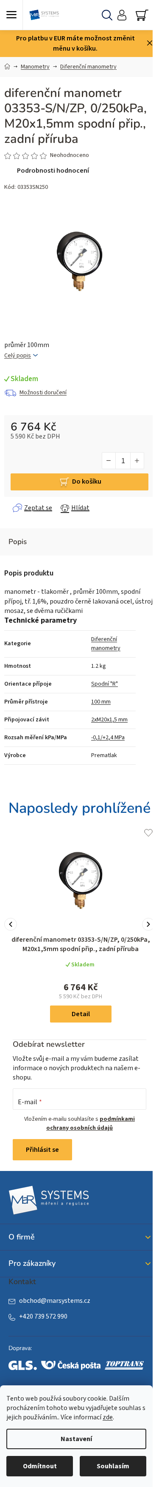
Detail (81, 1014)
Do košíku (86, 481)
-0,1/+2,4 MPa (108, 737)
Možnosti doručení (43, 392)
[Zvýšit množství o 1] (137, 461)
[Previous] (10, 924)
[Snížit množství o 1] (109, 461)
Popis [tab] (17, 542)
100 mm (101, 702)
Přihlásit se (42, 1149)
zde (108, 1417)
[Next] (148, 924)
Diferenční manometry (105, 643)
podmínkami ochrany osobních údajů (90, 1123)
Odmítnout (40, 1466)
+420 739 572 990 (43, 1316)
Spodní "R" (104, 684)
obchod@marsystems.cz (54, 1300)
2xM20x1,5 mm (109, 719)
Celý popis (17, 356)
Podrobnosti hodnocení (53, 170)
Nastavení (76, 1439)
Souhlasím (113, 1466)
